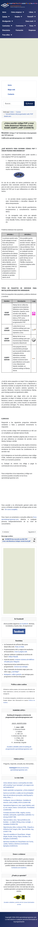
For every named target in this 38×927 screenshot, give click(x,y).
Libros (31, 12)
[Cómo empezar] (23, 12)
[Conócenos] (25, 26)
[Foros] (34, 26)
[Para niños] (11, 35)
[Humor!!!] (34, 16)
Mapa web (11, 90)
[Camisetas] (11, 26)
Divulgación (6, 21)
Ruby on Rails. (19, 647)
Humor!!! (30, 17)
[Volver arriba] (34, 923)
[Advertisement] (19, 57)
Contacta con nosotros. (19, 867)
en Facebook (24, 624)
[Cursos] (8, 16)
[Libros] (34, 12)
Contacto (11, 94)
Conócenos (20, 26)
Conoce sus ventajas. (21, 667)
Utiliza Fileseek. (13, 657)
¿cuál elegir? (15, 672)
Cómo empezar (16, 12)
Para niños (6, 35)
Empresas (32, 30)
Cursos (4, 17)
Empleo (17, 17)
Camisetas (6, 26)
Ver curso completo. (11, 509)
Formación (19, 30)
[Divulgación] (12, 21)
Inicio (4, 12)
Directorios (6, 30)
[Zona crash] (34, 21)
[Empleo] (21, 16)
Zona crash (29, 21)
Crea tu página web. (20, 652)
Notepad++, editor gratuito (12, 674)
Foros (31, 26)
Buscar (30, 104)
